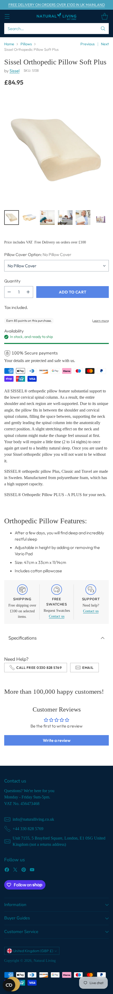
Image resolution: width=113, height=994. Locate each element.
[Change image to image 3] (47, 217)
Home (9, 44)
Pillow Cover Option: (37, 254)
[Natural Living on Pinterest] (23, 870)
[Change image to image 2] (29, 217)
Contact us (56, 616)
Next (105, 44)
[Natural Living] (56, 16)
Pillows (26, 44)
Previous (87, 44)
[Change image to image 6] (101, 217)
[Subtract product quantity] (9, 292)
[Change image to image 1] (11, 217)
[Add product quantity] (28, 292)
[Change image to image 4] (65, 217)
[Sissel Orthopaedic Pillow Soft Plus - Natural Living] (56, 149)
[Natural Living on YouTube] (32, 870)
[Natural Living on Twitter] (15, 870)
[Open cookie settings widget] (9, 985)
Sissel (14, 70)
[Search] (103, 28)
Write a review (56, 740)
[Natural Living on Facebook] (7, 870)
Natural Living (45, 960)
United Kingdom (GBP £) (33, 950)
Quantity (12, 281)
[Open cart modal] (104, 16)
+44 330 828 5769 (28, 828)
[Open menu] (7, 16)
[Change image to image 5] (83, 217)
